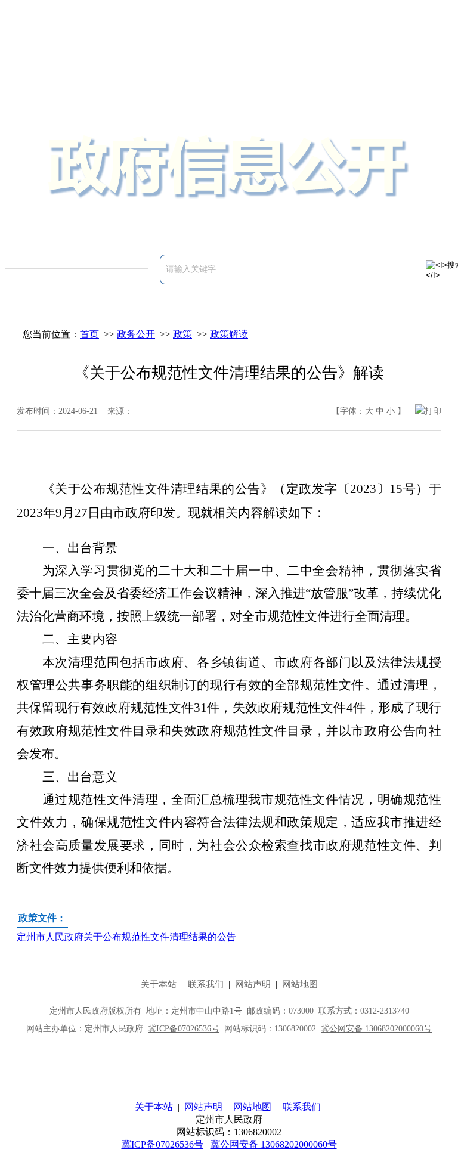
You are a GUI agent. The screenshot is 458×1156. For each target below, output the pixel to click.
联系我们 (302, 1107)
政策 (182, 334)
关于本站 (154, 1107)
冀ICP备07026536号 (162, 1144)
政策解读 (229, 334)
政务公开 (136, 334)
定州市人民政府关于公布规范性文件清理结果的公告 (126, 927)
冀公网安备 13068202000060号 (274, 1144)
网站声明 (203, 1107)
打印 (433, 411)
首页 (89, 334)
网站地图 (252, 1107)
